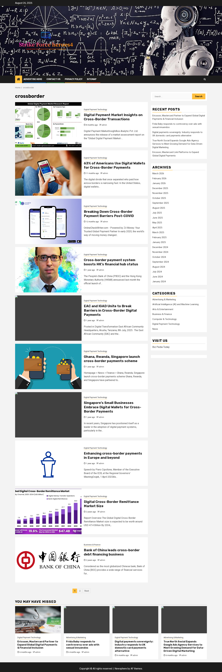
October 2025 (159, 198)
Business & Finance (92, 545)
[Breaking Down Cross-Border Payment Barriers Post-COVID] (48, 221)
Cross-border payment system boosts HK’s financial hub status (111, 262)
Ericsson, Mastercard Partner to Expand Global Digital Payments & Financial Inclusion (37, 644)
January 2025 (159, 242)
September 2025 (160, 203)
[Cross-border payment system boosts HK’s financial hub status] (48, 269)
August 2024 (158, 267)
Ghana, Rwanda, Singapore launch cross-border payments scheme (112, 359)
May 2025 (157, 222)
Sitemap (92, 79)
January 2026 (159, 183)
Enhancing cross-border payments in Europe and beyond (113, 455)
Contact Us (53, 79)
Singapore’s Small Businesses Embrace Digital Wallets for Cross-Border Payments (112, 407)
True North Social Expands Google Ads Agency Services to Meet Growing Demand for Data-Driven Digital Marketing (177, 144)
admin (104, 125)
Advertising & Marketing (164, 299)
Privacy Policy (73, 79)
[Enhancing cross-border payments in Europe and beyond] (48, 463)
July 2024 (157, 271)
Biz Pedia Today (161, 347)
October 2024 (159, 257)
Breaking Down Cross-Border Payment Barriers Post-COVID (109, 214)
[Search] (205, 79)
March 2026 (158, 173)
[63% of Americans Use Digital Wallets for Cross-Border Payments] (48, 173)
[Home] (18, 79)
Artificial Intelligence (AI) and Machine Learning (175, 304)
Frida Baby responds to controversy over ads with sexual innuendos (82, 644)
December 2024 (160, 247)
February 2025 (159, 237)
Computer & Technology (164, 319)
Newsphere (121, 668)
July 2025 (157, 212)
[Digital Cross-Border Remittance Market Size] (48, 511)
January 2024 (159, 281)
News (155, 329)
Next (86, 591)
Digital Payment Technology (95, 109)
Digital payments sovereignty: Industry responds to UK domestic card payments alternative (134, 646)
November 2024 (160, 252)
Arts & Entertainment (162, 309)
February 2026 (159, 178)
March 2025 (158, 232)
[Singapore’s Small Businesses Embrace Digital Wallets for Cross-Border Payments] (48, 414)
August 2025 (158, 208)
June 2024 (157, 276)
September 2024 (160, 262)
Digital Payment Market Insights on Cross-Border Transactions (113, 117)
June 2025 (157, 217)
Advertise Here (33, 79)
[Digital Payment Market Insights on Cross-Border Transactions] (48, 124)
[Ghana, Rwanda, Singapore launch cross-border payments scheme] (48, 366)
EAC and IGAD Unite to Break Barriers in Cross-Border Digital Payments (110, 310)
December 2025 (160, 188)
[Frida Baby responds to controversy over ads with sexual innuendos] (87, 619)
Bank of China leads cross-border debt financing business (112, 552)
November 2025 (160, 193)
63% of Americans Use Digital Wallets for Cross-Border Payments (114, 165)
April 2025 (157, 227)
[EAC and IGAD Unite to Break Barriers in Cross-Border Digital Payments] (48, 318)
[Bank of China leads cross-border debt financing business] (48, 560)
